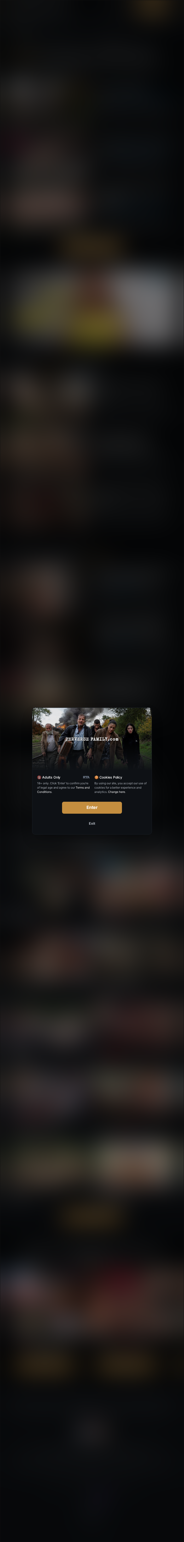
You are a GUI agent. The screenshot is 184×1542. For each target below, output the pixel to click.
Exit (92, 823)
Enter (92, 807)
